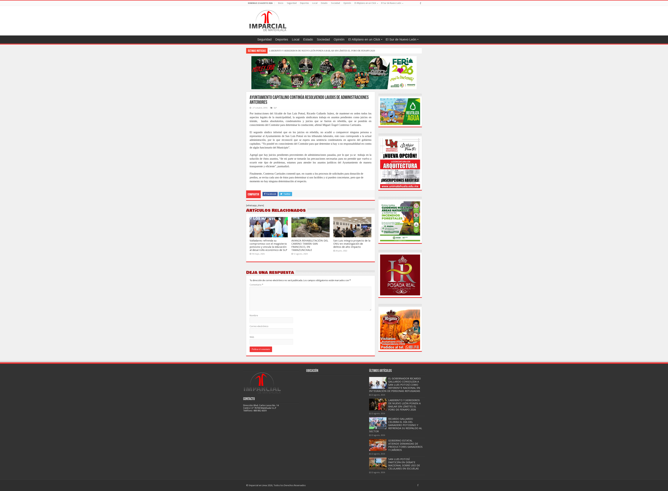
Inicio (280, 3)
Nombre (254, 315)
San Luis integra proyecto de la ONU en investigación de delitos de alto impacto (351, 243)
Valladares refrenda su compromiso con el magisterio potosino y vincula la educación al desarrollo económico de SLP (268, 245)
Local (314, 3)
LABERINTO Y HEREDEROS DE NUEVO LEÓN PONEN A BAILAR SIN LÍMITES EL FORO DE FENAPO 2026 (322, 50)
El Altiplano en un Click (365, 3)
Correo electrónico (259, 326)
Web (252, 337)
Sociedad (335, 3)
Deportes (304, 3)
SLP (275, 108)
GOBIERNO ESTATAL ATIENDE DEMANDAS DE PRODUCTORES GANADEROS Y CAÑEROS (405, 445)
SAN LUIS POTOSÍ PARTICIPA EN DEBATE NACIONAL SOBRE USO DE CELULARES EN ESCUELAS (404, 464)
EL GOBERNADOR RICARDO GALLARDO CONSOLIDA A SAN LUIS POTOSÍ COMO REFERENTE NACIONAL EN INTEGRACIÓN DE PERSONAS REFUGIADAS (395, 385)
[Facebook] (420, 3)
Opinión (347, 3)
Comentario (256, 284)
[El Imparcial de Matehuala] (268, 20)
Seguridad (292, 3)
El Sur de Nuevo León (391, 3)
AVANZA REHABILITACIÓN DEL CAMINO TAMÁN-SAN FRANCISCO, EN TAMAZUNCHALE (309, 245)
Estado (324, 3)
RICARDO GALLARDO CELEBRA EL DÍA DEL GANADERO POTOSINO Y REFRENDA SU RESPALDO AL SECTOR (395, 425)
